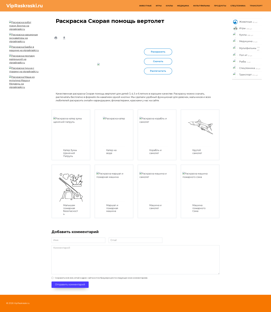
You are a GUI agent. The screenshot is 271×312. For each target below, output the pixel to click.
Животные (145, 6)
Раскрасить (158, 51)
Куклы (169, 6)
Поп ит (246, 55)
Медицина (183, 6)
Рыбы (245, 61)
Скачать (158, 61)
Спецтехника (237, 6)
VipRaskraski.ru (24, 5)
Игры (159, 6)
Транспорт (256, 6)
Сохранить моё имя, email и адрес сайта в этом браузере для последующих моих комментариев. (101, 278)
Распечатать (158, 71)
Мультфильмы (201, 6)
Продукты (220, 6)
